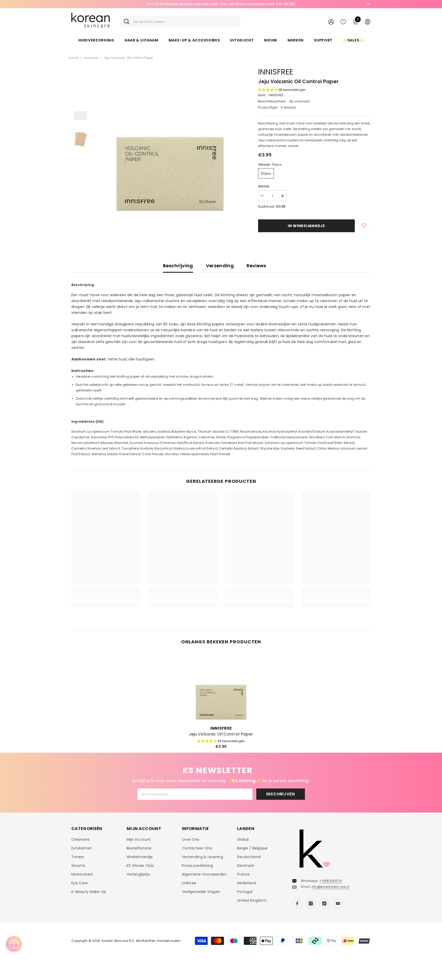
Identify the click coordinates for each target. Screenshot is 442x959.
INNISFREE (275, 71)
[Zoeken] (180, 21)
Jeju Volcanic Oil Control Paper (221, 734)
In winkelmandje (306, 225)
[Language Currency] (367, 21)
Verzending (220, 265)
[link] (105, 596)
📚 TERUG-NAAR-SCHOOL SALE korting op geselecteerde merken (348, 4)
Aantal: (264, 186)
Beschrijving (178, 265)
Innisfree (91, 58)
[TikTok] (324, 903)
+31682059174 (330, 881)
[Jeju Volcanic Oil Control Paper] (221, 687)
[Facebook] (297, 903)
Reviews (256, 265)
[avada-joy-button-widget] (13, 943)
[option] (170, 142)
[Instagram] (311, 903)
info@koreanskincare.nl (330, 887)
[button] (268, 90)
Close (368, 4)
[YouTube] (338, 903)
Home (73, 58)
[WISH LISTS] (343, 21)
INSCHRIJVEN (280, 794)
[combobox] (184, 21)
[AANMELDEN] (331, 22)
